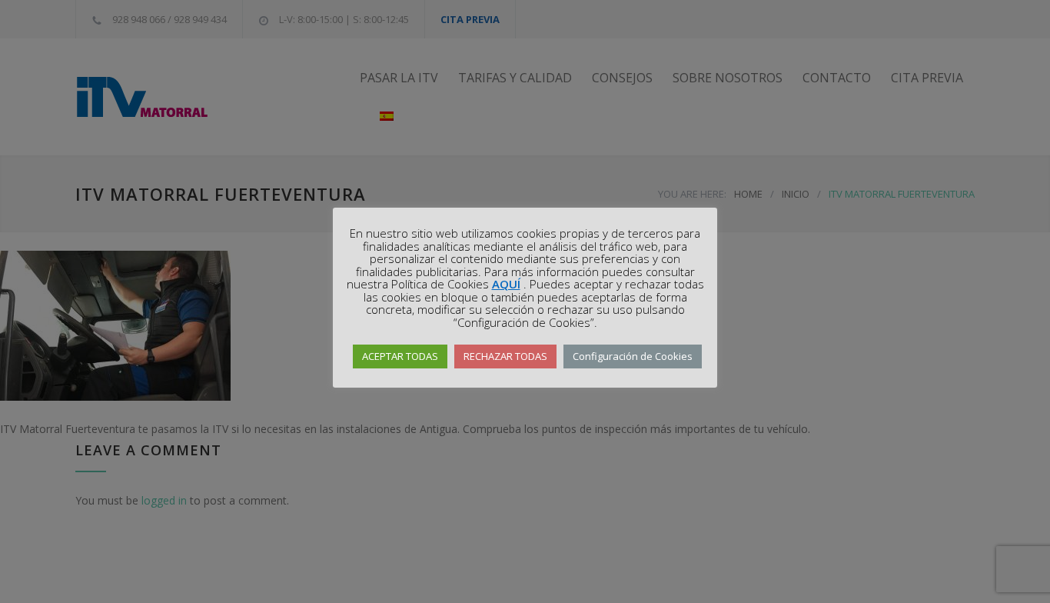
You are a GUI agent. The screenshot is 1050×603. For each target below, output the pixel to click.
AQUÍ (506, 284)
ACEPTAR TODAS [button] (400, 356)
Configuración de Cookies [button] (633, 356)
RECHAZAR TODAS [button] (505, 356)
